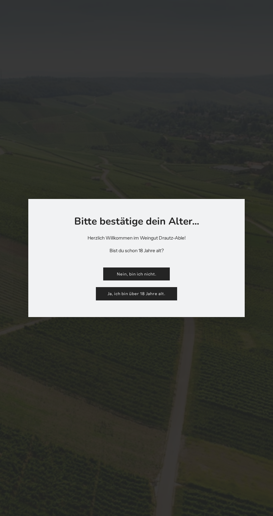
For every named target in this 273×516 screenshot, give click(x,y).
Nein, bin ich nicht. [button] (136, 273)
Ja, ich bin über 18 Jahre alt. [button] (136, 293)
